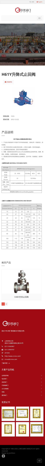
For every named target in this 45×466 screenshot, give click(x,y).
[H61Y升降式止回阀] (22, 97)
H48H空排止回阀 (21, 297)
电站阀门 (4, 379)
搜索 (32, 2)
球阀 (3, 392)
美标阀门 (4, 382)
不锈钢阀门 (5, 385)
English (40, 2)
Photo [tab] (9, 82)
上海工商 (3, 456)
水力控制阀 (5, 389)
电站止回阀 (20, 139)
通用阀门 (4, 395)
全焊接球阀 (5, 375)
